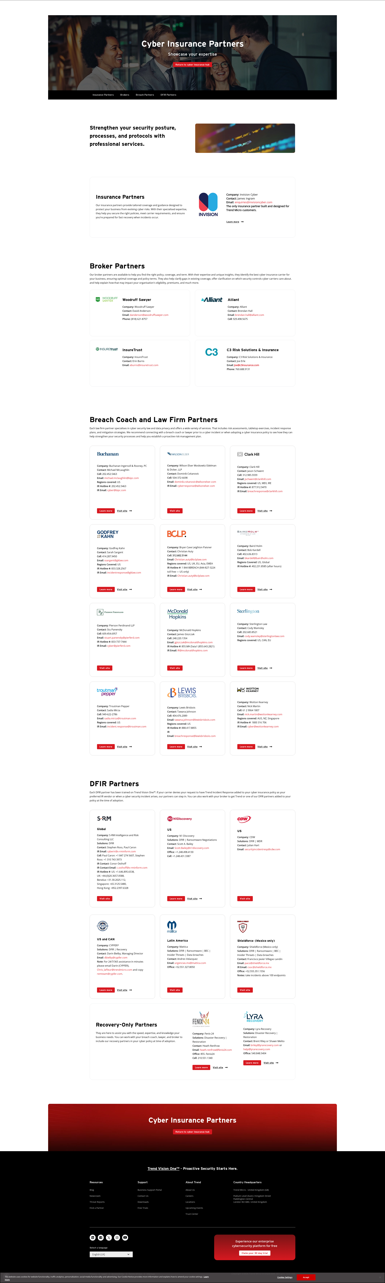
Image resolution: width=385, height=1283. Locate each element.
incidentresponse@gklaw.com (124, 572)
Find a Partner (97, 1207)
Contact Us (143, 1195)
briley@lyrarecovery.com (265, 1045)
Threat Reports (97, 1201)
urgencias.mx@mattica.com (190, 963)
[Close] (380, 1277)
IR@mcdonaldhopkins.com (192, 650)
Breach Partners (145, 94)
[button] (111, 1254)
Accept (306, 1277)
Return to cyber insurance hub (192, 64)
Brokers (124, 94)
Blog (92, 1189)
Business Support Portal (150, 1189)
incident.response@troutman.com (126, 726)
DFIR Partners (168, 94)
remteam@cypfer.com (109, 973)
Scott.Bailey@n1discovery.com (192, 848)
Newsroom (95, 1195)
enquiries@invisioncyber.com (253, 202)
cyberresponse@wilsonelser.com (196, 485)
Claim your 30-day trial (253, 1252)
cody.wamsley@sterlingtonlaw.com (264, 636)
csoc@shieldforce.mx (259, 967)
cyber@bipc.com (116, 490)
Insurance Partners (103, 94)
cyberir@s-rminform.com (121, 851)
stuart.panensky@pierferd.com (122, 637)
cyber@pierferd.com (118, 645)
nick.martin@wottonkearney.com (263, 714)
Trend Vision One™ (163, 1168)
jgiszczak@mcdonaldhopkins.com (194, 642)
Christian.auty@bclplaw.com (191, 559)
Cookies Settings (284, 1277)
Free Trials (143, 1207)
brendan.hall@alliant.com (249, 315)
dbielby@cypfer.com (115, 957)
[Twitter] (109, 1238)
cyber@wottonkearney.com (263, 726)
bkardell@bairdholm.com (259, 558)
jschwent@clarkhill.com (258, 479)
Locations (190, 1201)
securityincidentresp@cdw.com (262, 849)
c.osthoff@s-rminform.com (132, 867)
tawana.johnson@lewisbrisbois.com (195, 719)
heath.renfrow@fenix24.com (216, 1050)
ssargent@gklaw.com (116, 560)
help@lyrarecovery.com (256, 1049)
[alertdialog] (192, 1277)
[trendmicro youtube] (125, 1238)
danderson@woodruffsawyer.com (149, 315)
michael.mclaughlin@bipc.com (121, 478)
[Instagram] (117, 1238)
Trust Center (192, 1213)
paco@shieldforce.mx (257, 963)
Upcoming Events (194, 1207)
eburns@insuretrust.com (144, 365)
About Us (190, 1189)
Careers (189, 1195)
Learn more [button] (106, 511)
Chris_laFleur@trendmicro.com (114, 969)
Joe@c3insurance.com (246, 365)
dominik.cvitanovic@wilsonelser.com (195, 481)
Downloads (143, 1201)
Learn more (232, 222)
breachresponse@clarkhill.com (265, 491)
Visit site (122, 510)
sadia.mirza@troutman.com (120, 718)
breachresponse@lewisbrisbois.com (195, 736)
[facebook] (101, 1238)
